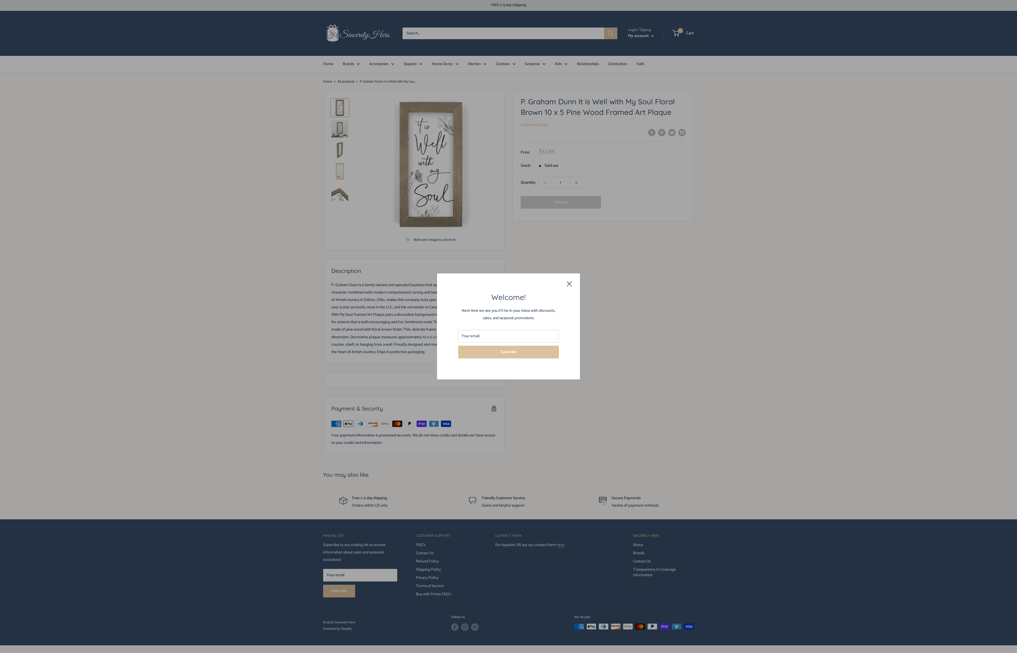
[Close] (569, 283)
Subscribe (509, 352)
